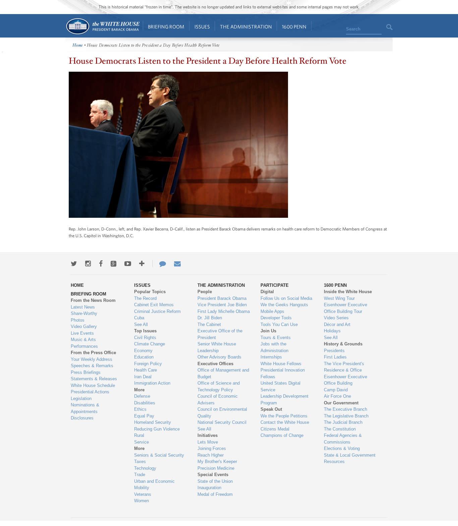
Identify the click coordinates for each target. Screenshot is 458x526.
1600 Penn (294, 26)
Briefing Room (166, 26)
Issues (202, 26)
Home (102, 26)
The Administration (246, 26)
